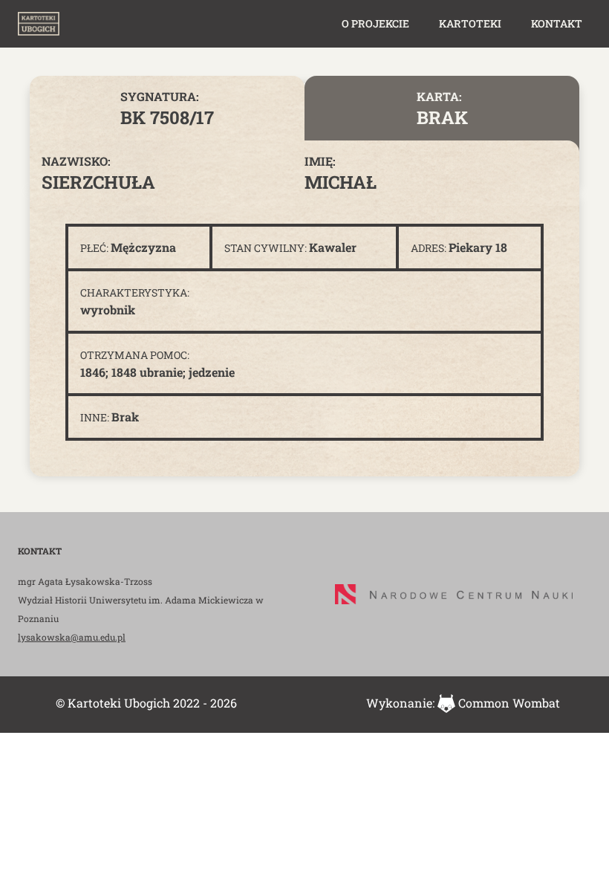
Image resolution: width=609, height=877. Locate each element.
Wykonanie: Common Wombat (463, 703)
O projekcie (375, 23)
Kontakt (556, 23)
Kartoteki (470, 23)
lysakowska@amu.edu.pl (72, 637)
